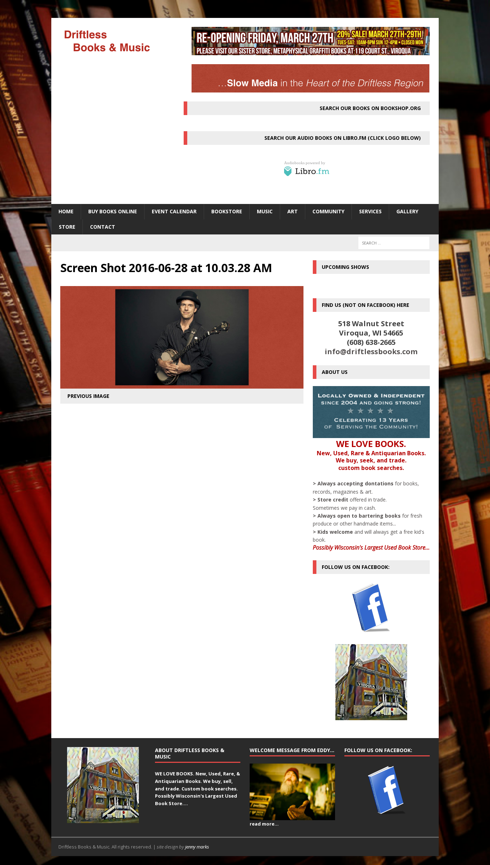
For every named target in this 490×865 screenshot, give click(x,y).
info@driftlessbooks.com (371, 351)
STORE (67, 226)
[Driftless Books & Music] (112, 40)
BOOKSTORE (226, 211)
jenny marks (197, 846)
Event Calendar (174, 211)
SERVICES (370, 211)
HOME (66, 211)
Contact (102, 226)
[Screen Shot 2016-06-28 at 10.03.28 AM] (181, 384)
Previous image (88, 396)
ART (292, 211)
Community (328, 211)
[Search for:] (394, 242)
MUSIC (265, 211)
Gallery (407, 211)
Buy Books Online (112, 211)
